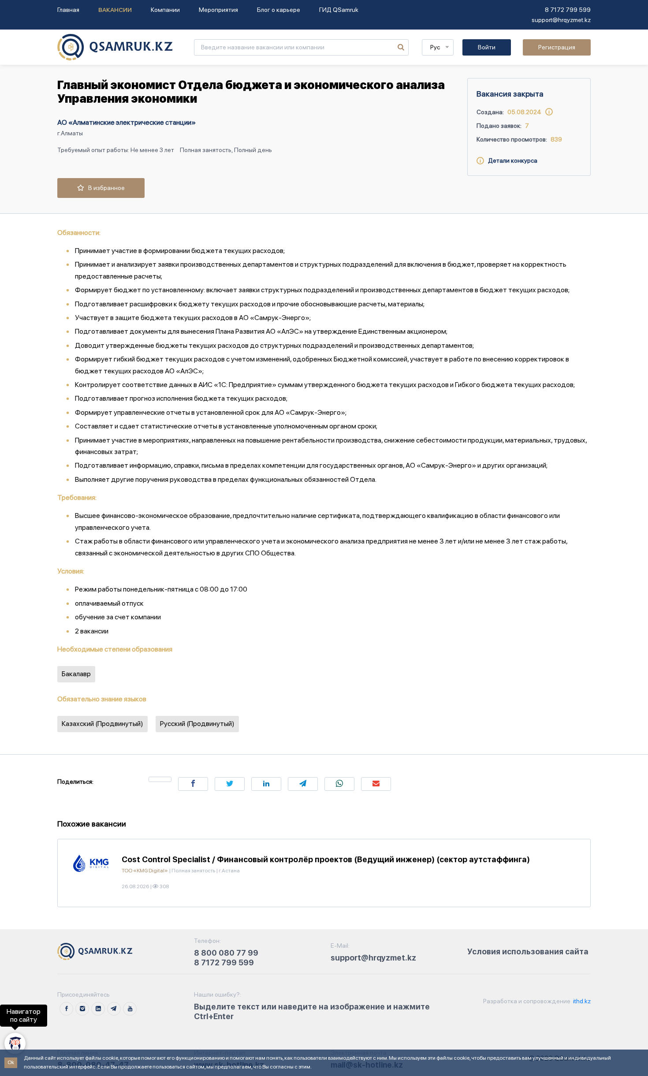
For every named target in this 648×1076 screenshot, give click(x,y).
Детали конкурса (510, 160)
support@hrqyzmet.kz (561, 19)
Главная (68, 9)
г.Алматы (70, 133)
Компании (165, 9)
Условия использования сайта (527, 951)
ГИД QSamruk (338, 9)
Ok (10, 1062)
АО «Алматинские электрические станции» (126, 122)
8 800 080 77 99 (226, 952)
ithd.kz (581, 1001)
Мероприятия (218, 9)
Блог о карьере (278, 9)
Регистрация (556, 47)
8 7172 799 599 (568, 9)
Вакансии (115, 9)
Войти (486, 47)
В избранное (104, 187)
